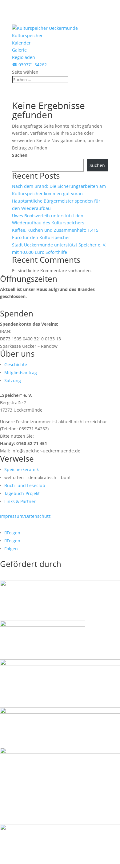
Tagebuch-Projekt (22, 493)
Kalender (21, 43)
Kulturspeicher (27, 35)
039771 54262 (29, 65)
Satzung (12, 380)
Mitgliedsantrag (20, 372)
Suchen (19, 155)
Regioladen (23, 57)
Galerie (19, 50)
